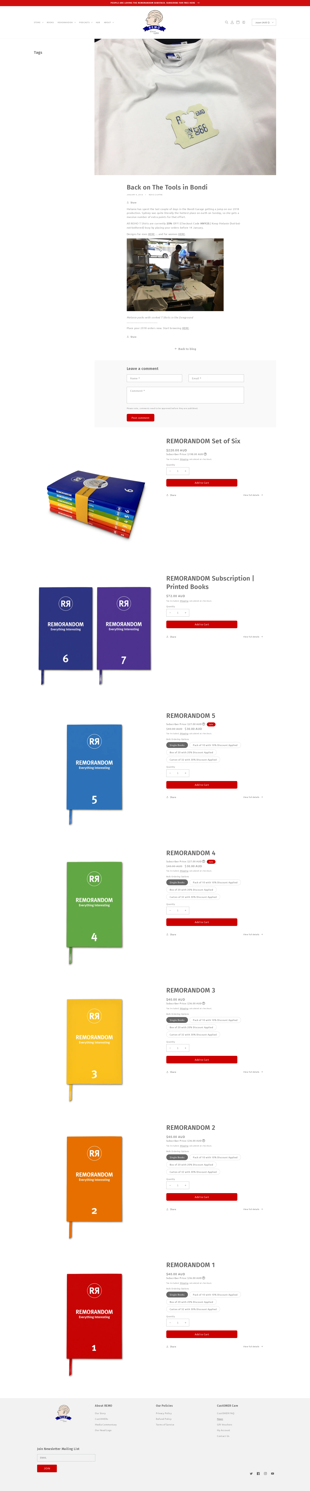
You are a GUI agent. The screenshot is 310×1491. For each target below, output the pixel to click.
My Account (223, 1430)
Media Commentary (106, 1424)
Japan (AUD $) (262, 22)
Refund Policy (164, 1418)
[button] (38, 22)
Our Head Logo (103, 1430)
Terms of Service (165, 1424)
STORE (37, 22)
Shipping (184, 459)
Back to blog (187, 348)
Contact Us (223, 1435)
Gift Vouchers (224, 1424)
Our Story (100, 1413)
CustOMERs (101, 1418)
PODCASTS (84, 22)
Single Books (177, 745)
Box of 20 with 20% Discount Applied (191, 752)
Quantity (170, 464)
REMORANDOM (65, 22)
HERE (151, 234)
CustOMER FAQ (225, 1413)
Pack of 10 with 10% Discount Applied (215, 745)
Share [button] (133, 202)
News (220, 1418)
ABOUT (107, 22)
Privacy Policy (164, 1413)
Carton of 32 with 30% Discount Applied (193, 759)
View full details (251, 495)
